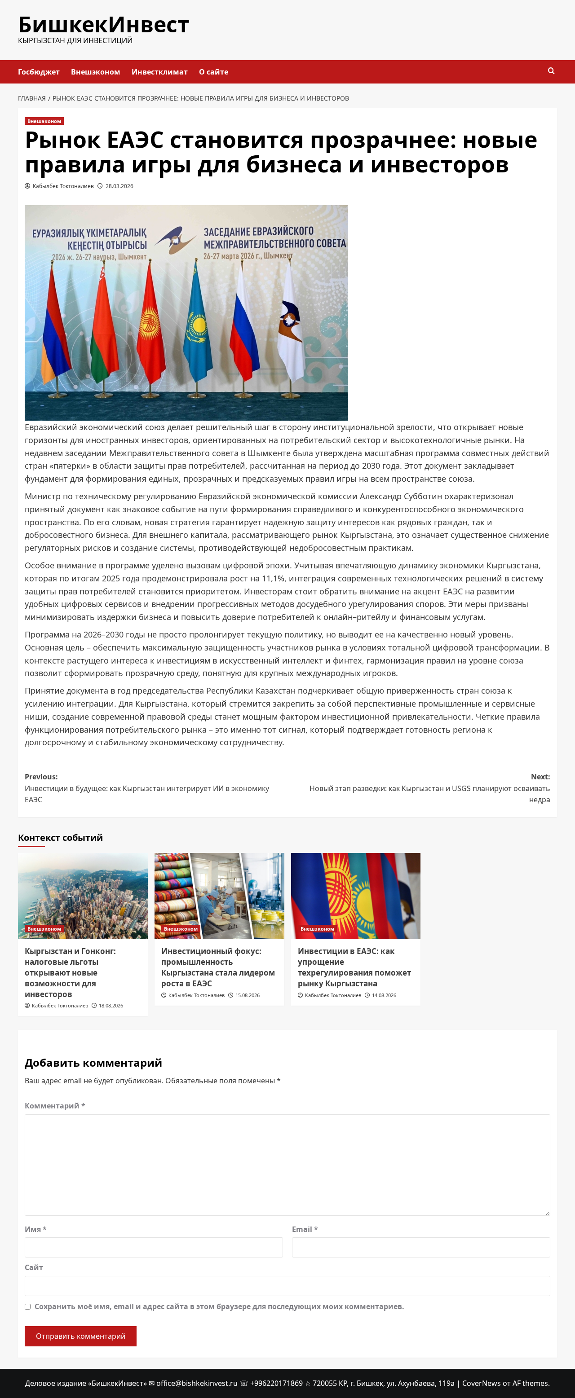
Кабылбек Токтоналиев (63, 186)
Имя (36, 1229)
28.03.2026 (119, 186)
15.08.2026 (247, 995)
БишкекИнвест (104, 24)
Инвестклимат (160, 72)
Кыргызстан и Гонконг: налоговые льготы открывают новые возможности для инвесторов (70, 972)
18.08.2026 (111, 1005)
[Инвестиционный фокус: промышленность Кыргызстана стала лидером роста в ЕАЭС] (219, 896)
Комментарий (55, 1106)
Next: (430, 788)
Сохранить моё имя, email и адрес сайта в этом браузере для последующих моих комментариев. (219, 1306)
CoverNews (481, 1383)
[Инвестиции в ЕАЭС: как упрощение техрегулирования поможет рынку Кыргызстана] (356, 896)
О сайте (213, 72)
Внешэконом (95, 72)
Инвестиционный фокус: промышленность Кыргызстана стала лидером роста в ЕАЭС (218, 967)
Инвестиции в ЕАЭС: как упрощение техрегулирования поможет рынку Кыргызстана (354, 967)
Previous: (147, 788)
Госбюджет (39, 72)
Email (305, 1229)
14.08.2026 (384, 995)
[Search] (551, 71)
